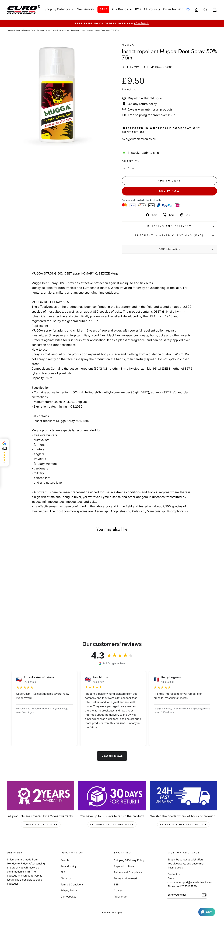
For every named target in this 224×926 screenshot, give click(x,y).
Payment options (124, 866)
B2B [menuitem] (138, 9)
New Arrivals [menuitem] (86, 9)
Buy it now (169, 191)
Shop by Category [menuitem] (57, 9)
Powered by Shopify (112, 912)
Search (65, 860)
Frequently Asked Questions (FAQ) (169, 235)
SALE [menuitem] (103, 9)
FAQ (63, 872)
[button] (206, 912)
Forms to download (125, 878)
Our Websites (68, 896)
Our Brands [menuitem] (120, 9)
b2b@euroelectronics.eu (139, 139)
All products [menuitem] (152, 9)
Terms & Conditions (40, 824)
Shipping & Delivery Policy (183, 824)
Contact (118, 890)
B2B (116, 884)
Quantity (131, 161)
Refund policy (68, 866)
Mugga (128, 44)
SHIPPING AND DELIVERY (169, 226)
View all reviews (112, 755)
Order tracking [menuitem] (173, 9)
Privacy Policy (69, 890)
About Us (66, 878)
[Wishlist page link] (188, 10)
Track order (120, 896)
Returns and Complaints (112, 824)
